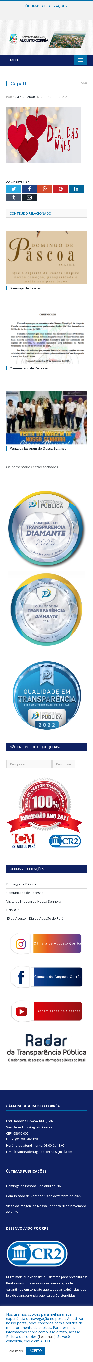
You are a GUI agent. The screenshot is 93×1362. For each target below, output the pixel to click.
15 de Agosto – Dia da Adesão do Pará (35, 918)
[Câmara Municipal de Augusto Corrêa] (46, 38)
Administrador (24, 97)
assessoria (40, 1283)
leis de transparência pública (28, 1295)
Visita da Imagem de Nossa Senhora (38, 448)
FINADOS (13, 910)
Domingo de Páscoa (25, 288)
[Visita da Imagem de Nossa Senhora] (46, 417)
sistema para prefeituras (67, 1277)
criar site (36, 1277)
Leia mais (46, 1336)
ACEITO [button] (36, 1350)
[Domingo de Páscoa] (46, 257)
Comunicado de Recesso (45, 11)
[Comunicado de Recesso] (46, 338)
